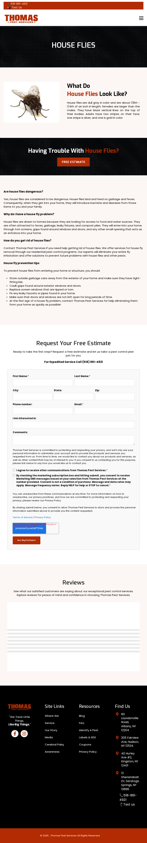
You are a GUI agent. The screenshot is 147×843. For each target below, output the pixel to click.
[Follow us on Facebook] (14, 733)
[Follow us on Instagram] (24, 733)
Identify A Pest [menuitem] (88, 730)
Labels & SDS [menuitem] (87, 737)
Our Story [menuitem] (51, 730)
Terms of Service (23, 517)
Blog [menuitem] (82, 716)
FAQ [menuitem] (81, 723)
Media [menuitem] (49, 737)
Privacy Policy (43, 517)
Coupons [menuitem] (85, 744)
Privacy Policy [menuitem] (88, 752)
